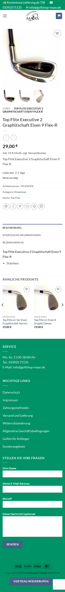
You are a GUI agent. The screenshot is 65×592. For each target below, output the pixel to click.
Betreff (7, 498)
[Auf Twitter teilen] (20, 206)
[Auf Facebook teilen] (13, 206)
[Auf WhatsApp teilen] (6, 206)
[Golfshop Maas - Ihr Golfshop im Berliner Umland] (33, 16)
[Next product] (6, 138)
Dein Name (9, 468)
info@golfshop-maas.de (29, 367)
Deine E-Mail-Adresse (16, 483)
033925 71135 (18, 362)
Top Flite (15, 197)
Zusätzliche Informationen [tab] (22, 235)
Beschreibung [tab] (12, 227)
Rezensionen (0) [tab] (13, 242)
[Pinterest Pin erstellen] (34, 206)
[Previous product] (14, 138)
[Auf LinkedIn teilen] (41, 206)
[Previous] (3, 312)
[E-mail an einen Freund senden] (27, 206)
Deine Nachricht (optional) (19, 514)
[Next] (62, 312)
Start (6, 108)
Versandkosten (37, 153)
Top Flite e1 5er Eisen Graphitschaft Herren (15, 321)
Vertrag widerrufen (31, 581)
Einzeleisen (20, 191)
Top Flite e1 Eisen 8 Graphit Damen (45, 321)
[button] (5, 15)
